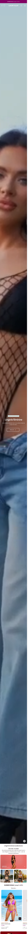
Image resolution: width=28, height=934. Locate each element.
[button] (24, 841)
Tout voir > (13, 888)
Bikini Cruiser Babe (5, 923)
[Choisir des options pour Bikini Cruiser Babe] (20, 918)
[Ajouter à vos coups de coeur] (3, 918)
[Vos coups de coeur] (4, 5)
